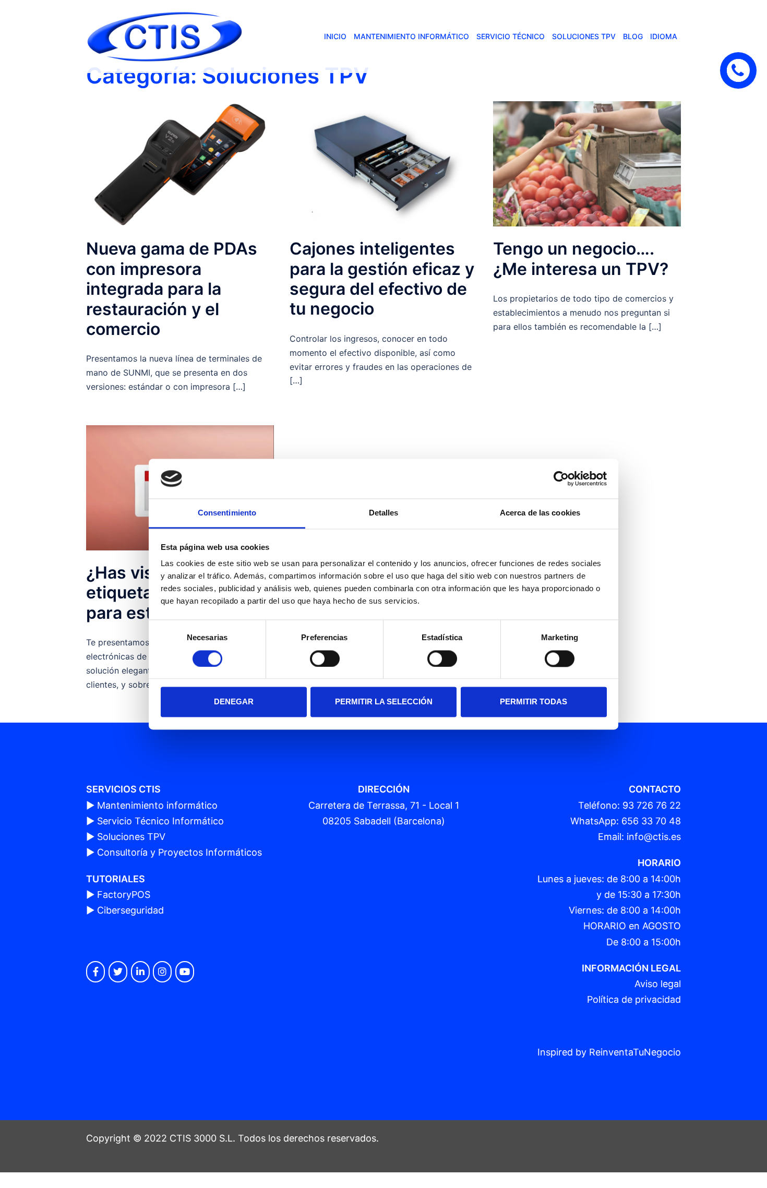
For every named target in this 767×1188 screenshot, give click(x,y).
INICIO (335, 36)
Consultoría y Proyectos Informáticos (179, 852)
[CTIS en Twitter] (118, 971)
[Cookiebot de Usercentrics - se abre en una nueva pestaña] (561, 478)
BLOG (633, 36)
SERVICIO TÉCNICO (510, 36)
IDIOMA (663, 36)
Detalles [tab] (384, 513)
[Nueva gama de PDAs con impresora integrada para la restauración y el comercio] (180, 163)
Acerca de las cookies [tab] (540, 513)
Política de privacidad (634, 999)
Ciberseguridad (130, 910)
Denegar (234, 702)
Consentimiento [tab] (227, 513)
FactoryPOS (123, 894)
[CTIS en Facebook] (95, 971)
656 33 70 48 (651, 820)
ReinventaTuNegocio (635, 1052)
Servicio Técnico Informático (160, 820)
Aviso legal (657, 983)
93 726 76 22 (651, 805)
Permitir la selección (384, 702)
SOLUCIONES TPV (584, 36)
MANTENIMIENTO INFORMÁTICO (411, 36)
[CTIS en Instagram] (162, 971)
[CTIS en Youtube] (184, 971)
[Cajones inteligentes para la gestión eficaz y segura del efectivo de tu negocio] (383, 163)
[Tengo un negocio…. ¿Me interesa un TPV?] (587, 163)
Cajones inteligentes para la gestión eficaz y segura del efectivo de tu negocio (382, 278)
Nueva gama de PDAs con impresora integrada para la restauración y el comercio (171, 288)
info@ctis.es (654, 836)
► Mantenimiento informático (152, 805)
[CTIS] (164, 35)
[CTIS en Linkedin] (140, 971)
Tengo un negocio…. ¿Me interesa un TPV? (580, 258)
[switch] (325, 658)
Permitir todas (533, 702)
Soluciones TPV (131, 836)
